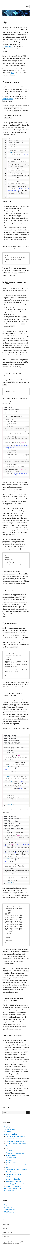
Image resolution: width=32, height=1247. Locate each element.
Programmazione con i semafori (17, 1165)
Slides (10, 1150)
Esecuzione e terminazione (15, 1141)
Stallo (8, 1177)
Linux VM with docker (11, 1191)
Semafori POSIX (11, 1162)
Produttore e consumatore (15, 1153)
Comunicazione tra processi (15, 1136)
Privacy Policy (7, 1232)
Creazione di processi (13, 1139)
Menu (27, 6)
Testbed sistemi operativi (14, 1186)
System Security (9, 1129)
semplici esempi (7, 98)
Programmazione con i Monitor (16, 1169)
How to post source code (12, 1188)
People (4, 1228)
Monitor (9, 1167)
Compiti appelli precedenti (15, 1184)
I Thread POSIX (11, 1158)
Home (4, 1220)
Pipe (7, 1148)
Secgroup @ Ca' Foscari (8, 1242)
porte (12, 72)
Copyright (5, 1236)
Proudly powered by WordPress (10, 1243)
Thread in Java (11, 1172)
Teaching (6, 1122)
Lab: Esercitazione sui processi (16, 1143)
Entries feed (8, 1207)
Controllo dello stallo (13, 1179)
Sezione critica (11, 1155)
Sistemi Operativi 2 (10, 1134)
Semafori (9, 1160)
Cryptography (8, 1127)
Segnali (8, 1146)
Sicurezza (7, 1132)
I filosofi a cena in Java (13, 1174)
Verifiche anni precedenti (14, 1181)
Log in (6, 1205)
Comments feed (9, 1209)
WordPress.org (9, 1212)
